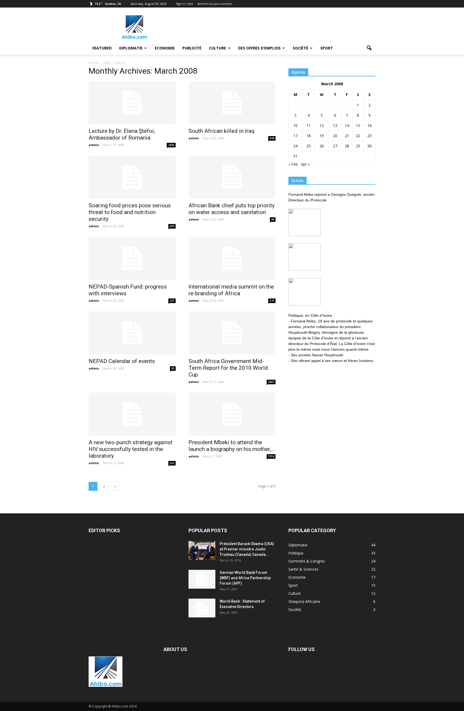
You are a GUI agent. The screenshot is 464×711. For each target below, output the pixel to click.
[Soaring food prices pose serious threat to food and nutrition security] (132, 177)
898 (272, 138)
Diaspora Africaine (304, 601)
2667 (271, 382)
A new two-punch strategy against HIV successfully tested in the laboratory (130, 449)
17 (295, 135)
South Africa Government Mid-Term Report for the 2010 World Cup (228, 368)
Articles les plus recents (215, 4)
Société (300, 48)
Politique (295, 553)
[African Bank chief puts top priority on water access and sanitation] (232, 177)
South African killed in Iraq (222, 131)
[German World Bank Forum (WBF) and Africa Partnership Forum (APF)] (202, 579)
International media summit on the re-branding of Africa (231, 290)
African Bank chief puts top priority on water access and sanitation (232, 208)
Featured (102, 48)
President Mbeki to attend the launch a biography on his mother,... (232, 445)
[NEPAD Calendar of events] (132, 332)
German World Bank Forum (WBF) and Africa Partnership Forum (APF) (245, 577)
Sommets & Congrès (306, 561)
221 (172, 301)
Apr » (305, 164)
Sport (326, 48)
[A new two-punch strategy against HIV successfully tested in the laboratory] (132, 414)
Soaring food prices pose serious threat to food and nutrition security (130, 212)
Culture (217, 48)
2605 (171, 145)
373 (272, 301)
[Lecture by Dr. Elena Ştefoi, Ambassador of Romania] (132, 102)
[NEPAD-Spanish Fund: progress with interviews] (132, 258)
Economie (165, 48)
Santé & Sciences (303, 569)
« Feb (293, 164)
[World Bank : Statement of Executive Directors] (202, 608)
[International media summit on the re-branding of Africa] (232, 258)
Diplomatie (131, 48)
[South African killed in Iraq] (232, 102)
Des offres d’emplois (259, 48)
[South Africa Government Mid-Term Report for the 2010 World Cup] (232, 332)
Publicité (191, 48)
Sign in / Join (184, 4)
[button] (369, 48)
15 (358, 125)
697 (172, 226)
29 (358, 145)
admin (94, 145)
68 (272, 219)
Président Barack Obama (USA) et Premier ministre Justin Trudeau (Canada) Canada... (247, 549)
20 (335, 135)
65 (173, 368)
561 (172, 463)
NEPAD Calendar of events (122, 361)
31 (295, 156)
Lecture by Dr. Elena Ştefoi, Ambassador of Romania (122, 134)
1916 (271, 456)
